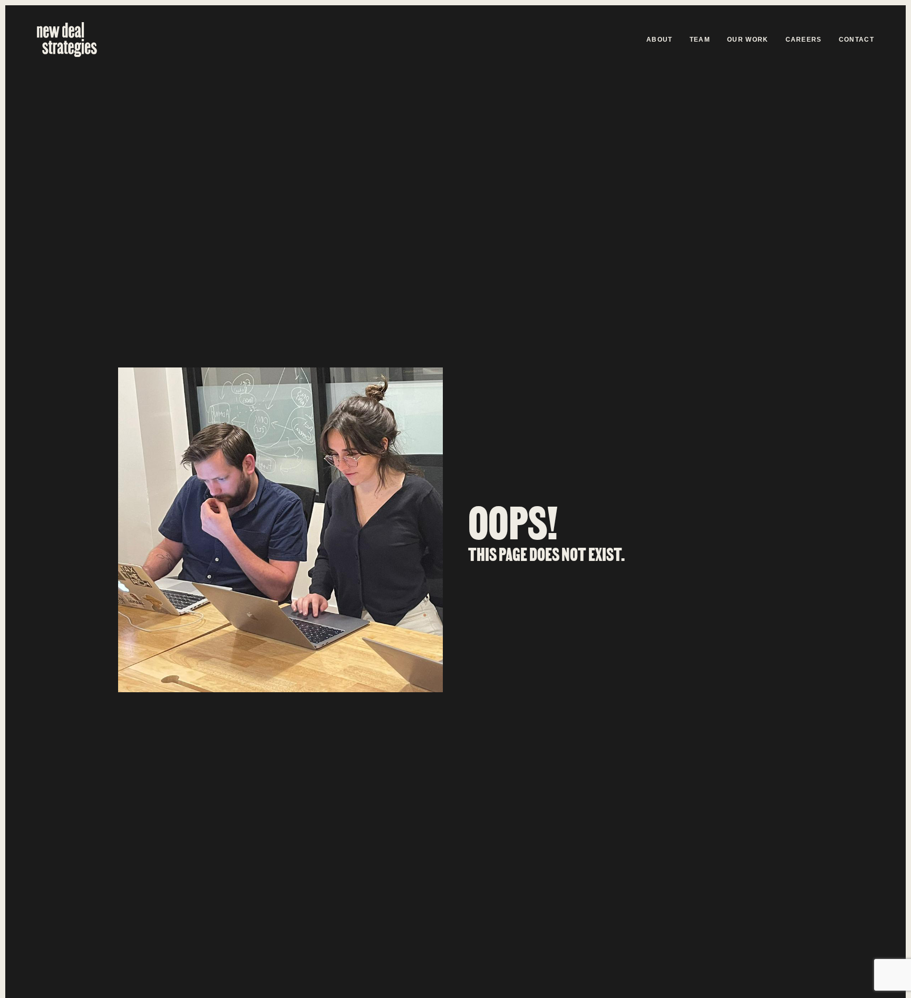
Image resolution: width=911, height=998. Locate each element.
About (659, 39)
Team (700, 39)
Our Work (748, 39)
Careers (804, 39)
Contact (856, 39)
